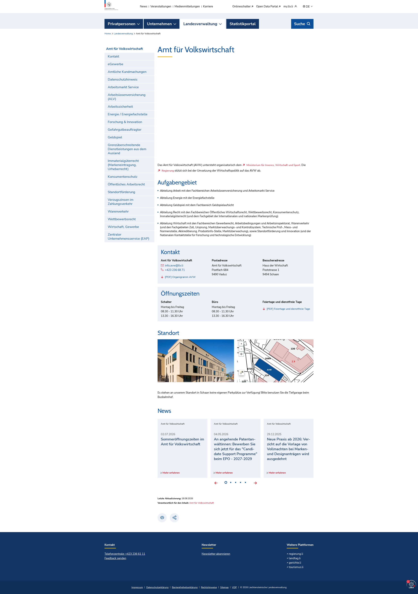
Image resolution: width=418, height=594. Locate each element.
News (143, 6)
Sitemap (224, 587)
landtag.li (295, 558)
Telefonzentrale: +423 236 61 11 (124, 554)
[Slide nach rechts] (255, 482)
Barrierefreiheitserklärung (185, 587)
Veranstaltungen (160, 6)
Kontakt (113, 56)
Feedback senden (115, 558)
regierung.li (296, 554)
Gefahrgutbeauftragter (124, 129)
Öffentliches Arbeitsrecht (126, 184)
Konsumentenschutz (122, 176)
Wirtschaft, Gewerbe (123, 227)
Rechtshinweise (209, 587)
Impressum (137, 587)
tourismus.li (296, 567)
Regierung (168, 171)
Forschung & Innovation (125, 122)
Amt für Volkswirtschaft (124, 49)
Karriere (208, 6)
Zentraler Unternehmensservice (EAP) (128, 236)
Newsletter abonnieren (216, 554)
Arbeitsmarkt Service (123, 87)
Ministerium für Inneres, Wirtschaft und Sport (273, 165)
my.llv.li (288, 6)
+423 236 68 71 (175, 270)
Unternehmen (159, 23)
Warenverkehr (118, 211)
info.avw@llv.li (174, 265)
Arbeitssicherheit (120, 106)
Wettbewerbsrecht (122, 219)
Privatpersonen (121, 23)
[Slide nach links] (215, 482)
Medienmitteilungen (187, 6)
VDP (234, 587)
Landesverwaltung (200, 23)
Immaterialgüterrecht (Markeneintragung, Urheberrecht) (123, 165)
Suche (299, 23)
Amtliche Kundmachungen (127, 72)
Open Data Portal (267, 6)
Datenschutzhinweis (122, 79)
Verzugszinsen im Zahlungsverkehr (120, 202)
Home (107, 33)
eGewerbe (115, 64)
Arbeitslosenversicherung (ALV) (126, 97)
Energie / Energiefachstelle (127, 114)
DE (308, 6)
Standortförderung (121, 192)
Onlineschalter (241, 6)
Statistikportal (243, 23)
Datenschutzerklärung (157, 587)
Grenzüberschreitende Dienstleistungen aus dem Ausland (127, 149)
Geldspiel (115, 137)
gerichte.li (295, 563)
